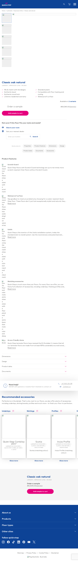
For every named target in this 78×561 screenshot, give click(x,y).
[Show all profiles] (61, 411)
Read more (12, 203)
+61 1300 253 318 (66, 383)
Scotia (38, 442)
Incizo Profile (63, 442)
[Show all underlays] (13, 411)
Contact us (67, 386)
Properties (27, 146)
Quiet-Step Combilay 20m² (14, 443)
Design (62, 146)
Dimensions (52, 146)
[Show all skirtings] (37, 411)
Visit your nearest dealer (15, 131)
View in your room (12, 128)
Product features (39, 146)
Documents (39, 151)
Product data (27, 151)
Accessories (50, 151)
